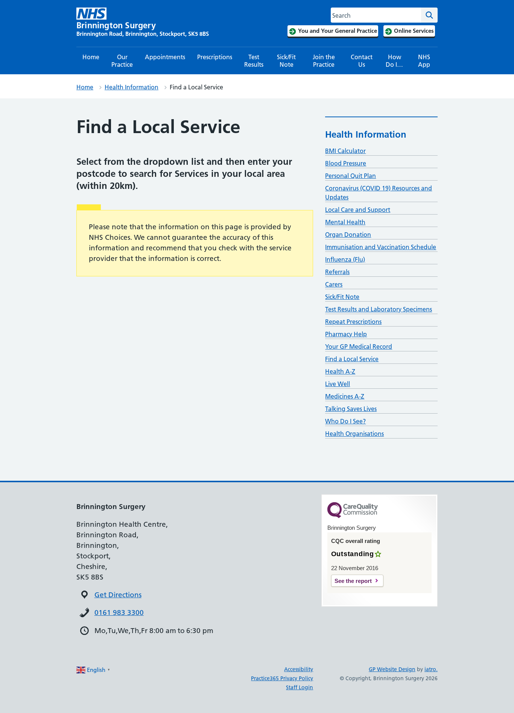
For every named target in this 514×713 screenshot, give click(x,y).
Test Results (253, 60)
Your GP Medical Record (358, 346)
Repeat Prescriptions (353, 321)
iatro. (431, 669)
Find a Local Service (352, 359)
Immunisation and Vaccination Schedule (380, 247)
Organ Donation (348, 234)
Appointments (165, 57)
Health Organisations (354, 433)
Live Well (337, 384)
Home (90, 57)
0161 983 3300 (119, 612)
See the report (353, 581)
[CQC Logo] (352, 516)
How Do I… (394, 60)
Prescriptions (214, 57)
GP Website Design (392, 669)
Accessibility (298, 669)
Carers (333, 284)
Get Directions (117, 594)
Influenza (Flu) (345, 259)
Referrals (337, 272)
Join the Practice (324, 60)
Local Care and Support (357, 209)
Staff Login (299, 687)
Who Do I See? (345, 421)
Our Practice (122, 60)
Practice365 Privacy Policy (282, 678)
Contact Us (362, 60)
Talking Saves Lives (351, 408)
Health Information (131, 87)
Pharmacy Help (346, 334)
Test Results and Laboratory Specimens (378, 309)
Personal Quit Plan (350, 175)
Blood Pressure (345, 163)
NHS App (424, 60)
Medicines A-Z (344, 396)
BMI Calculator (345, 151)
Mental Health (345, 222)
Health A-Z (340, 371)
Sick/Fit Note (286, 60)
